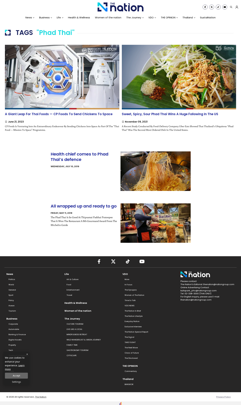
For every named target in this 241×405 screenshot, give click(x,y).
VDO (151, 17)
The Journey (133, 17)
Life (59, 17)
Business (44, 17)
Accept (16, 375)
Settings (16, 381)
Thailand (187, 17)
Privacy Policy (223, 396)
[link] (62, 91)
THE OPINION (168, 17)
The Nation (40, 396)
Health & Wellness (79, 17)
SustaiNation (208, 17)
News (28, 17)
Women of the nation (108, 17)
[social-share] (205, 7)
